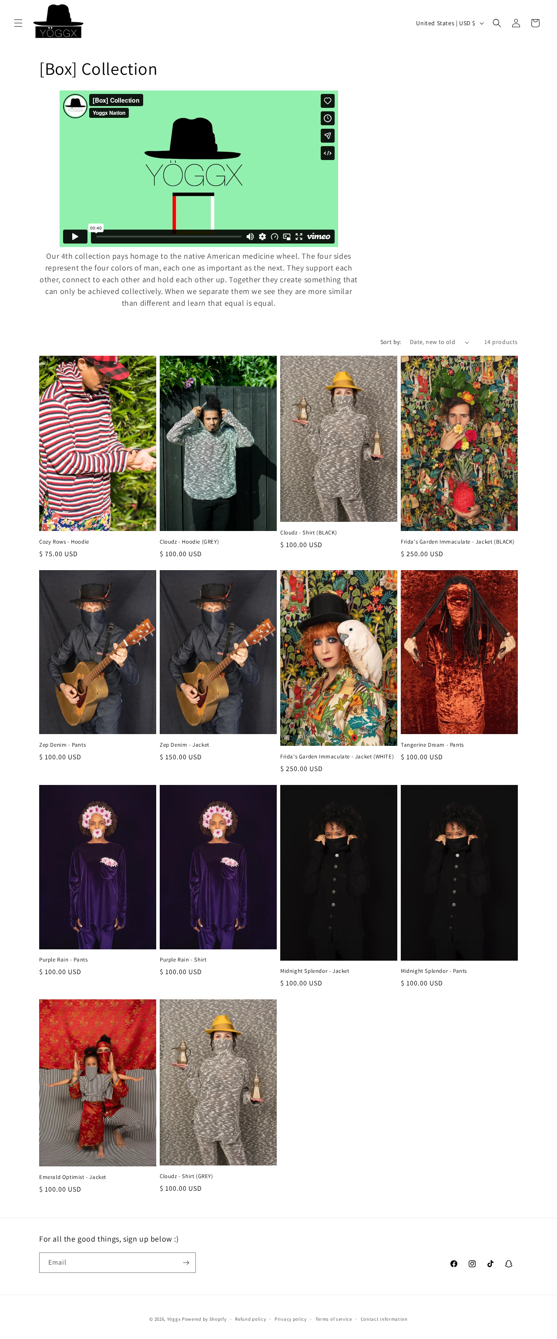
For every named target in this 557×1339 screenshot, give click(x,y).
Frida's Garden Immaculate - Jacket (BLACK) (457, 541)
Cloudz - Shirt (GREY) (186, 1176)
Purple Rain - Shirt (183, 959)
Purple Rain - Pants (63, 959)
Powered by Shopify (204, 1319)
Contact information (384, 1319)
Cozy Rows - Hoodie (64, 541)
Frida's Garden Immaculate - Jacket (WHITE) (337, 756)
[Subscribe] (185, 1262)
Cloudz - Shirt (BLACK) (308, 532)
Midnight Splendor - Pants (434, 971)
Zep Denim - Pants (62, 744)
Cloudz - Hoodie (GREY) (189, 541)
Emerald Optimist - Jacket (72, 1177)
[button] (18, 23)
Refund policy (250, 1319)
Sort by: (390, 342)
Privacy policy (291, 1319)
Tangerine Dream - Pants (432, 744)
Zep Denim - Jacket (184, 744)
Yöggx (174, 1319)
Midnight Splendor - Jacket (314, 971)
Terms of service (333, 1319)
